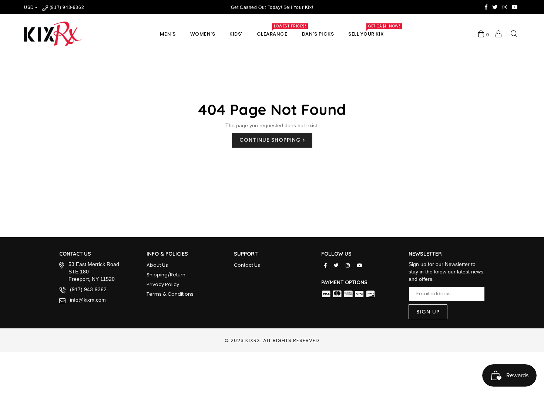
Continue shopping (271, 140)
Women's (202, 33)
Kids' (235, 33)
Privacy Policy (163, 284)
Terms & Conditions (170, 294)
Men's (168, 33)
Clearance (275, 32)
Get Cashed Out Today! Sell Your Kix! (272, 7)
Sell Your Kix (369, 32)
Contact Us (247, 265)
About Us (157, 265)
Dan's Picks (318, 33)
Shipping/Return (166, 274)
